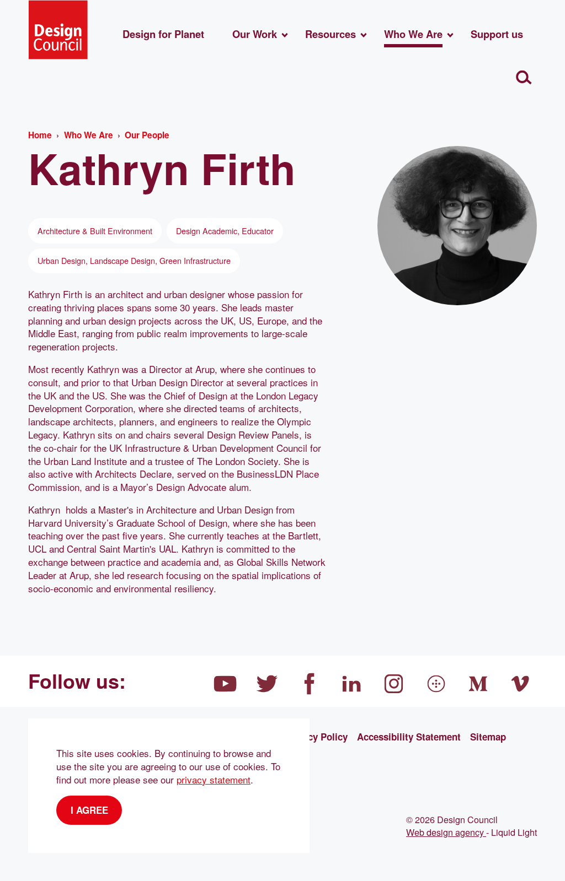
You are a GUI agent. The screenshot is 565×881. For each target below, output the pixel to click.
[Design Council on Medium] (478, 683)
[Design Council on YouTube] (225, 683)
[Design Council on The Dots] (436, 683)
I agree (89, 810)
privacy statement (213, 779)
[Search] (524, 78)
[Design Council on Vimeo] (520, 683)
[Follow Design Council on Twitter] (267, 683)
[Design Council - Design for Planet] (58, 30)
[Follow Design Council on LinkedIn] (352, 683)
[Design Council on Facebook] (309, 683)
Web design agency (446, 832)
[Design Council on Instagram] (394, 683)
